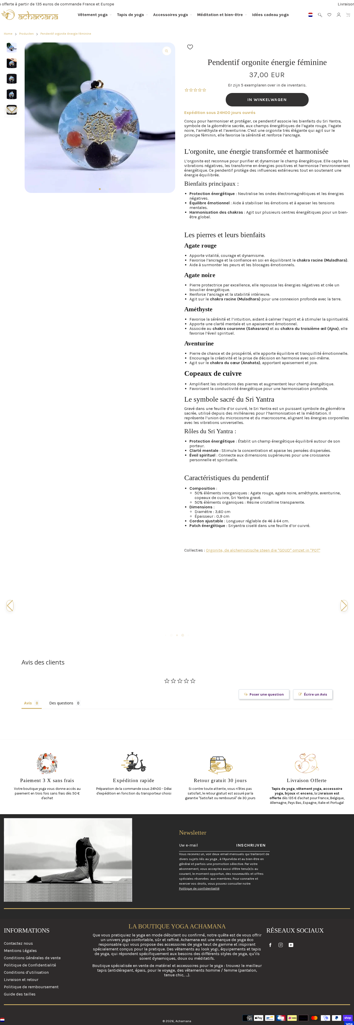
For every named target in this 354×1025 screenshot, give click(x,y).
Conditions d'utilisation (26, 972)
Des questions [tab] (61, 703)
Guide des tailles (20, 994)
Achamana (183, 1021)
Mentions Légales (20, 950)
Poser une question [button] (267, 694)
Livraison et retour (21, 979)
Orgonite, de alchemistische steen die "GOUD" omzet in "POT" (263, 550)
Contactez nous (18, 943)
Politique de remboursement (31, 986)
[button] (11, 109)
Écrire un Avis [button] (315, 694)
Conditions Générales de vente (32, 957)
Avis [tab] (28, 703)
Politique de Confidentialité (30, 965)
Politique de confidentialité (199, 888)
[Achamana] (29, 15)
